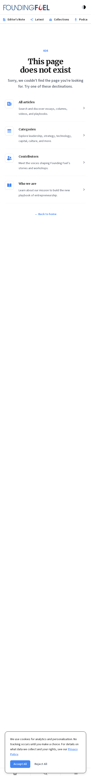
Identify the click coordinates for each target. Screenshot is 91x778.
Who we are (27, 184)
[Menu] (76, 773)
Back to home (46, 214)
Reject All (40, 764)
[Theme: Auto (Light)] (84, 7)
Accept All (20, 764)
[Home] (15, 773)
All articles (27, 102)
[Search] (45, 773)
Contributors (29, 156)
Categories (27, 129)
